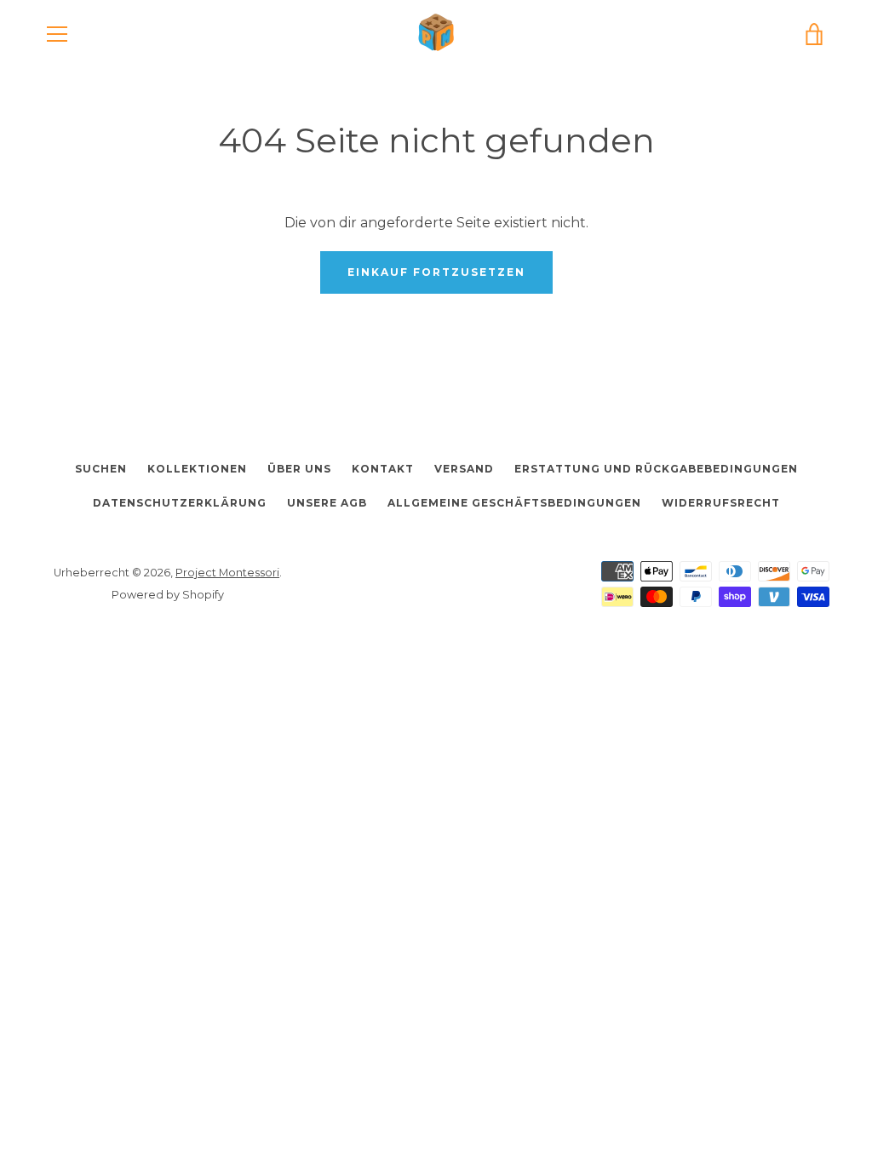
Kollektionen (197, 468)
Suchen (101, 468)
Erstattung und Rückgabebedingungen (656, 468)
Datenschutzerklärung (180, 502)
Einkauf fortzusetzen (436, 272)
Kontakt (383, 468)
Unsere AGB (327, 502)
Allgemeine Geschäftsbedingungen (514, 502)
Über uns (299, 468)
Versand (464, 468)
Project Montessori (227, 572)
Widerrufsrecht (721, 502)
